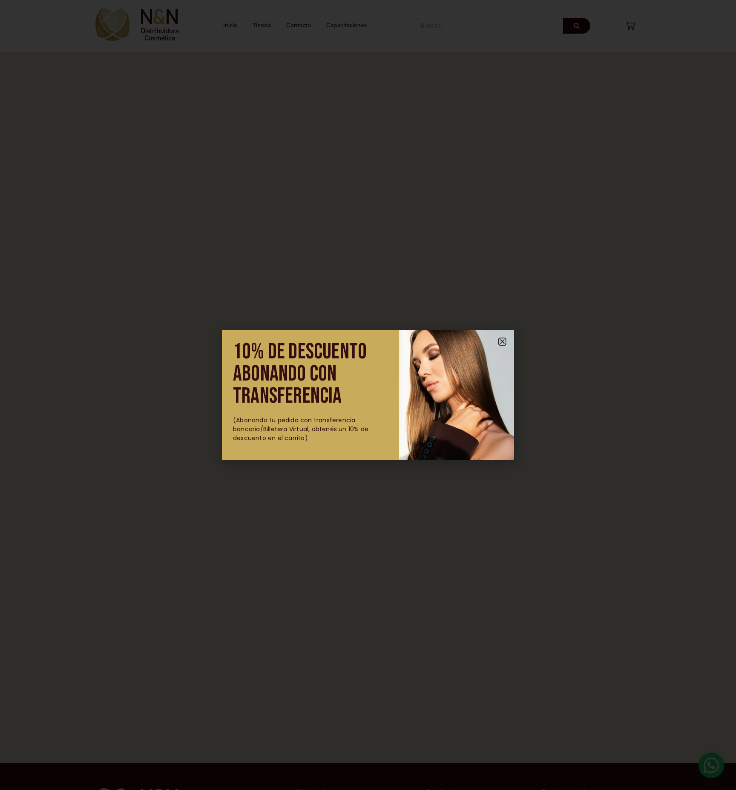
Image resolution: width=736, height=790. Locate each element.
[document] (368, 395)
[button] (502, 341)
